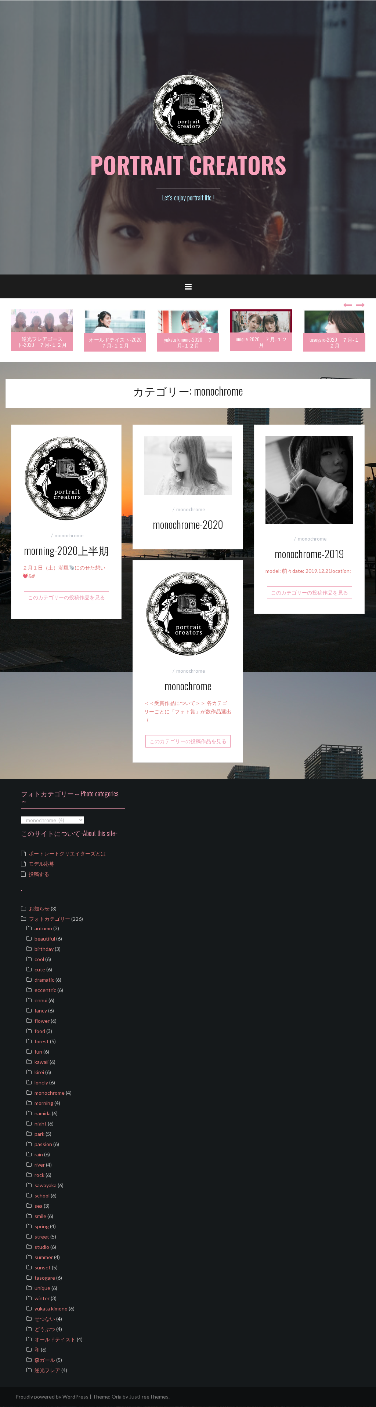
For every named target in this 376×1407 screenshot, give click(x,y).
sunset (43, 1267)
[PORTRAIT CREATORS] (188, 109)
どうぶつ (45, 1329)
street (42, 1236)
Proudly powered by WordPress (51, 1396)
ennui (41, 1000)
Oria (117, 1396)
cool (39, 959)
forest (42, 1041)
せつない (45, 1319)
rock (39, 1175)
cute (40, 969)
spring (42, 1226)
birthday (44, 949)
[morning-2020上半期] (66, 478)
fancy (41, 1010)
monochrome (69, 535)
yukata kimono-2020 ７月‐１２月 (188, 342)
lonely (41, 1082)
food (40, 1031)
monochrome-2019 (309, 553)
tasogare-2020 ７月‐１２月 (334, 342)
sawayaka (46, 1185)
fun (38, 1051)
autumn (43, 928)
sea (39, 1206)
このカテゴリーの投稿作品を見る (66, 597)
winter (42, 1298)
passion (43, 1144)
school (42, 1195)
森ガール (45, 1360)
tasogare (45, 1278)
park (39, 1134)
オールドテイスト (55, 1339)
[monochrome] (188, 613)
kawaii (41, 1062)
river (40, 1164)
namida (43, 1113)
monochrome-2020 (188, 524)
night (41, 1123)
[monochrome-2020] (188, 465)
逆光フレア (47, 1370)
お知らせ (39, 908)
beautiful (45, 938)
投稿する (39, 874)
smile (40, 1216)
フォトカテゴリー (49, 919)
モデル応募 (41, 864)
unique (42, 1288)
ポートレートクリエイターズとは (67, 853)
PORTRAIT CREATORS (188, 164)
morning (44, 1103)
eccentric (45, 990)
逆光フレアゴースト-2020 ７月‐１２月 (42, 341)
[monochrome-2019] (309, 479)
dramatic (44, 980)
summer (44, 1257)
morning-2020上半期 (66, 550)
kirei (39, 1072)
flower (42, 1021)
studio (42, 1247)
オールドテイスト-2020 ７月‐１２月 (117, 342)
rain (39, 1154)
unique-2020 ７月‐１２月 (261, 341)
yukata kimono (51, 1308)
